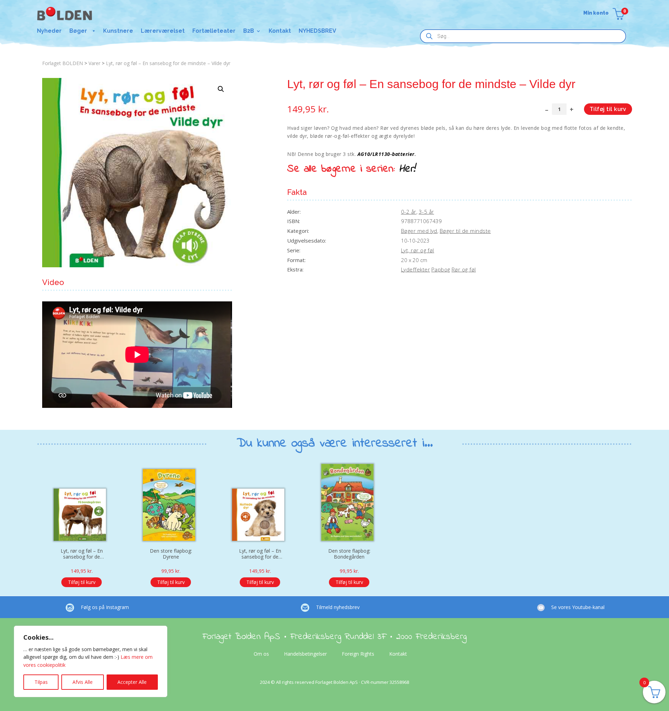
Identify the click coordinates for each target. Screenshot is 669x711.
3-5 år (426, 211)
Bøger (78, 31)
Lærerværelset (163, 31)
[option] (81, 529)
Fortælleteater (214, 31)
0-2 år (408, 211)
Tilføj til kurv (608, 109)
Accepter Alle (132, 682)
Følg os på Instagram (105, 607)
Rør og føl (464, 269)
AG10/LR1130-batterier (386, 154)
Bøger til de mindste (465, 230)
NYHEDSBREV (317, 31)
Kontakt (280, 31)
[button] (221, 89)
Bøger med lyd (419, 230)
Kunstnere (118, 31)
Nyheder (49, 31)
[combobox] (523, 36)
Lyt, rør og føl (417, 250)
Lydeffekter (415, 269)
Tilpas (41, 682)
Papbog (440, 269)
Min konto (596, 13)
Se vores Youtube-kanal (578, 607)
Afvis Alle (82, 682)
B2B (248, 31)
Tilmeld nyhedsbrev (338, 607)
